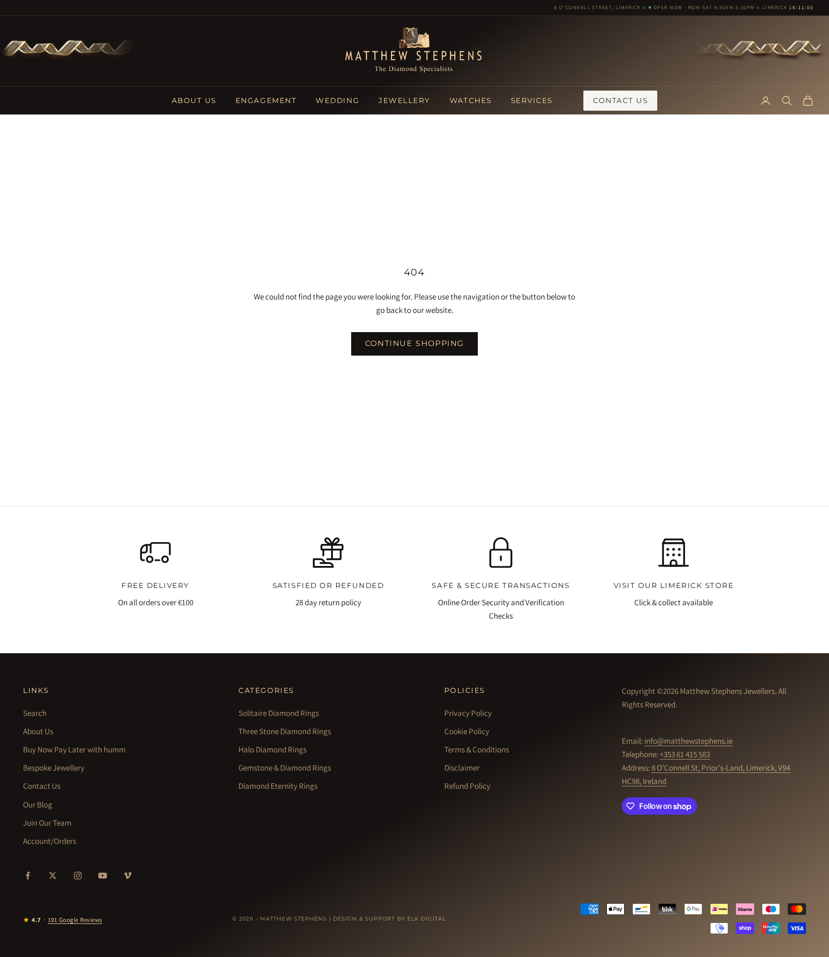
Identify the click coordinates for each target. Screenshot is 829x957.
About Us (194, 100)
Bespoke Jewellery (53, 767)
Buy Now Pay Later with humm (74, 749)
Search (35, 713)
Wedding (337, 100)
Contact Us (620, 100)
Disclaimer (462, 767)
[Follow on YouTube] (102, 875)
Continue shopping (414, 343)
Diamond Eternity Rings (278, 786)
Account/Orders (49, 841)
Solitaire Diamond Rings (278, 713)
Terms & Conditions (476, 749)
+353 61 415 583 (685, 754)
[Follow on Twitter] (53, 875)
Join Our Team (47, 823)
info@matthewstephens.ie (688, 741)
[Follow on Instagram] (78, 875)
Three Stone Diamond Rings (284, 731)
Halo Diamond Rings (272, 749)
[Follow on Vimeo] (127, 875)
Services (532, 100)
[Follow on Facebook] (28, 875)
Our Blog (37, 804)
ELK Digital (426, 918)
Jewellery (404, 100)
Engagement (266, 100)
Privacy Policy (468, 713)
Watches (471, 100)
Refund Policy (467, 786)
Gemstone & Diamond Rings (284, 767)
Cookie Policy (466, 731)
